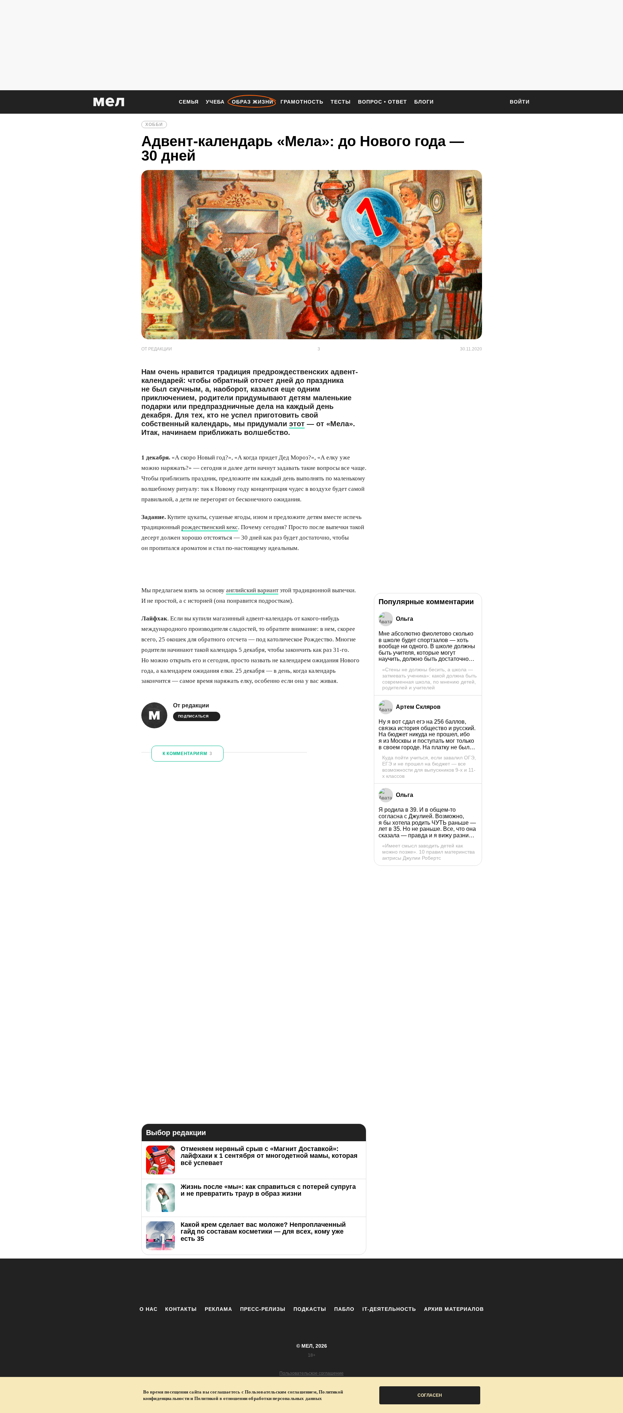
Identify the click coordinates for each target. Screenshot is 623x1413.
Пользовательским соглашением (281, 1392)
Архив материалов (454, 1309)
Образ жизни (252, 102)
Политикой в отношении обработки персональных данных (258, 1398)
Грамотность (301, 102)
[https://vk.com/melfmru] (292, 1282)
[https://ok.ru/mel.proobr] (351, 1282)
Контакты (181, 1309)
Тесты (341, 102)
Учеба (215, 102)
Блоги (424, 102)
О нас (149, 1309)
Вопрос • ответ (382, 102)
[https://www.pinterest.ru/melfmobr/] (331, 1282)
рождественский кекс (209, 527)
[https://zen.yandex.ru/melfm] (272, 1282)
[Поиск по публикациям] (495, 102)
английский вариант (252, 590)
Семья (189, 102)
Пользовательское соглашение (311, 1373)
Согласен (429, 1395)
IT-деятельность (389, 1309)
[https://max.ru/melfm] (371, 1282)
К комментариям (187, 753)
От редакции (191, 705)
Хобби (154, 124)
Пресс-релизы (263, 1309)
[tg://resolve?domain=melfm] (252, 1282)
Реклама (218, 1309)
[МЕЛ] (108, 102)
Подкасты (309, 1309)
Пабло (344, 1309)
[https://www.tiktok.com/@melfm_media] (311, 1282)
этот (297, 424)
